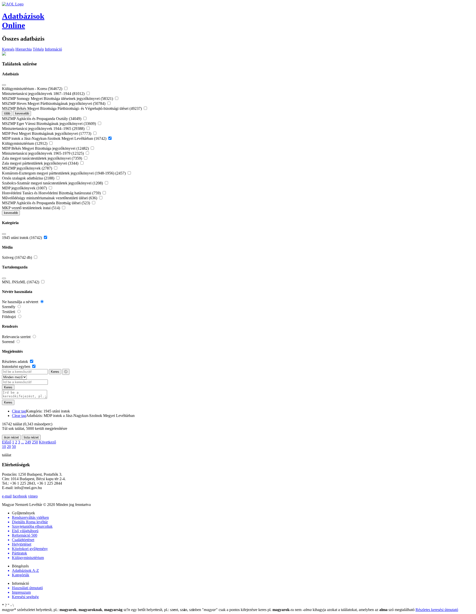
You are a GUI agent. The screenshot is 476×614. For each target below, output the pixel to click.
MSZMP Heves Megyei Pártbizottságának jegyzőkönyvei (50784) (54, 103)
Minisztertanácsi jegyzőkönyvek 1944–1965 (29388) (44, 128)
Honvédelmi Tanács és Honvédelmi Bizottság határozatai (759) (52, 193)
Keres (55, 372)
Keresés (8, 49)
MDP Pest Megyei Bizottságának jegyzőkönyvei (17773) (47, 133)
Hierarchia (23, 49)
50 (14, 446)
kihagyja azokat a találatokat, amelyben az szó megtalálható (359, 610)
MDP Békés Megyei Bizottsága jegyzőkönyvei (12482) (46, 148)
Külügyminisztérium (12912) (25, 143)
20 (9, 446)
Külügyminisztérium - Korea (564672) (32, 89)
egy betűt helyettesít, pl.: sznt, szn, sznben (162, 610)
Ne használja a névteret (20, 302)
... (22, 442)
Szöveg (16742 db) (17, 257)
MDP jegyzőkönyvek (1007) (25, 188)
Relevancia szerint (16, 337)
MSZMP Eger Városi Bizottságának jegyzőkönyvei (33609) (49, 123)
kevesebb (22, 113)
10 (4, 446)
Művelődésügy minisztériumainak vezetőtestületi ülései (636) (50, 198)
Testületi (9, 312)
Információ (53, 49)
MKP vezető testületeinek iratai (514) (31, 208)
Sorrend (8, 342)
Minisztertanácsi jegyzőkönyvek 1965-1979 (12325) (43, 153)
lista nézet (31, 437)
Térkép (38, 49)
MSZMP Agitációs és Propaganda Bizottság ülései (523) (46, 203)
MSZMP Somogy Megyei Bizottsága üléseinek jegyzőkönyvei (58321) (58, 98)
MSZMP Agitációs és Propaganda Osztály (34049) (42, 119)
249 (28, 442)
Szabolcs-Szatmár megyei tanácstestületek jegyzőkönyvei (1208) (53, 183)
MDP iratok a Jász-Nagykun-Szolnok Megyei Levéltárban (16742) (54, 138)
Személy (9, 307)
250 (35, 442)
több (7, 113)
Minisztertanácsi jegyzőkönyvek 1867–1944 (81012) (44, 93)
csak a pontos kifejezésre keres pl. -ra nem (252, 610)
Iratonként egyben (16, 366)
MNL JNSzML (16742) (21, 282)
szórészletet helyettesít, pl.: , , (62, 610)
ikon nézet (11, 437)
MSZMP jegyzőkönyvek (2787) (27, 168)
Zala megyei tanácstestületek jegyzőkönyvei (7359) (42, 158)
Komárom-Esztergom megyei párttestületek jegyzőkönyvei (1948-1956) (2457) (64, 173)
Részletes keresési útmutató (437, 610)
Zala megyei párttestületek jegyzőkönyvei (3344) (40, 163)
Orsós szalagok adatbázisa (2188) (28, 178)
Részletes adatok (15, 361)
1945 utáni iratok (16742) (22, 237)
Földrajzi (9, 317)
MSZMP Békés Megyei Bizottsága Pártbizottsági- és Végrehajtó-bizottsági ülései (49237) (72, 108)
